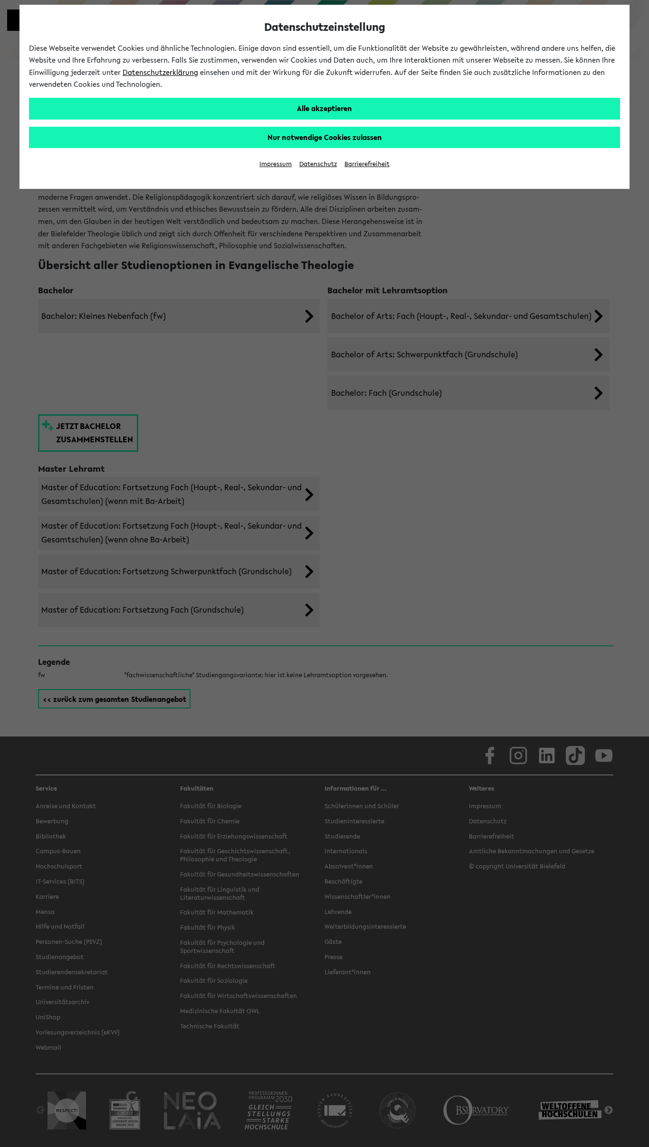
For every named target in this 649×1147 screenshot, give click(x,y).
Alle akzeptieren (324, 108)
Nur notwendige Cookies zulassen (324, 137)
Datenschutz (318, 163)
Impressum (275, 163)
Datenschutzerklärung (160, 72)
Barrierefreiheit (367, 163)
